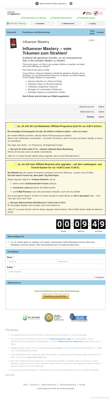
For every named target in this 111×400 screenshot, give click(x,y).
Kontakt (82, 384)
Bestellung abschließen (55, 296)
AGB (25, 384)
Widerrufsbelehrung (49, 384)
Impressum (34, 384)
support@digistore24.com (37, 357)
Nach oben (10, 374)
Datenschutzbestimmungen (60, 338)
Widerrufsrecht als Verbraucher (70, 341)
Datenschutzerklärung (68, 384)
